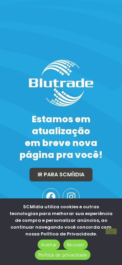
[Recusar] (111, 231)
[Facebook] (50, 196)
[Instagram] (71, 196)
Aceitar (49, 244)
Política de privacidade (62, 255)
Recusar (75, 244)
